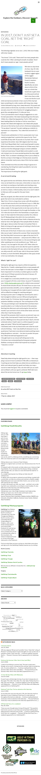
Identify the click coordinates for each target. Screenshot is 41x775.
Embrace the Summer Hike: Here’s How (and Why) (16, 660)
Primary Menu (38, 2)
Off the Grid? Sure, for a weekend (10, 704)
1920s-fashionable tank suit (13, 283)
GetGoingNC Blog (9, 642)
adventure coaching (9, 378)
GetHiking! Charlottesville (8, 574)
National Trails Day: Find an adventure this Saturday (16, 689)
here (25, 372)
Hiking (10, 381)
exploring (30, 378)
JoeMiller (19, 45)
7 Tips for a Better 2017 (8, 395)
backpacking (21, 378)
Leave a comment (30, 45)
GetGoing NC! (20, 12)
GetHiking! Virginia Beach (8, 577)
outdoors (18, 381)
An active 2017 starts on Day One (11, 388)
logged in (12, 408)
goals (4, 381)
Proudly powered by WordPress (9, 772)
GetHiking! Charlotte (7, 552)
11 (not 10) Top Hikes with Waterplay (12, 675)
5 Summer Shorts (6, 645)
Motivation (4, 32)
